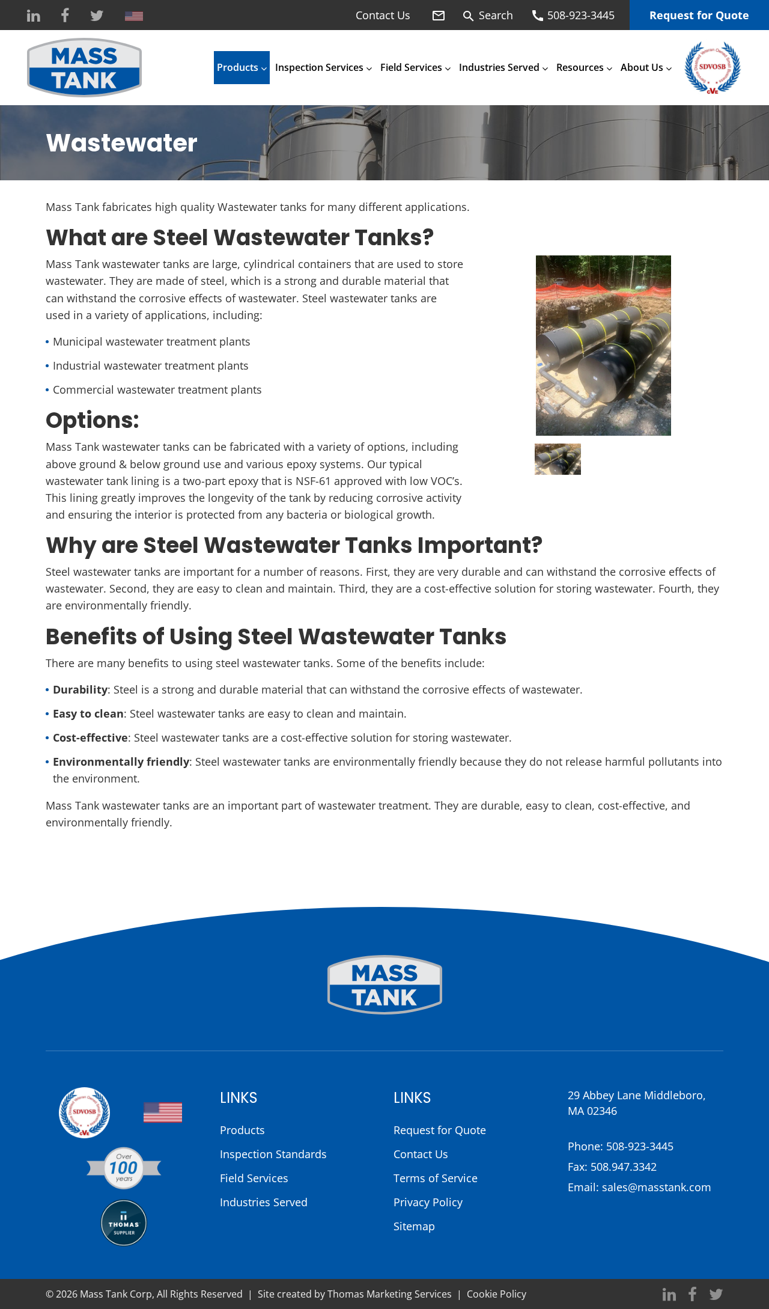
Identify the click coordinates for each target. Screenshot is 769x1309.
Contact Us (383, 15)
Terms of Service (436, 1178)
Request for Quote (699, 15)
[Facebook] (65, 15)
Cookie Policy (496, 1294)
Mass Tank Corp (116, 1294)
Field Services (411, 67)
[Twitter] (97, 15)
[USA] (134, 16)
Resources (580, 67)
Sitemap (414, 1226)
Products (237, 67)
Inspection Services (319, 67)
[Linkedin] (33, 15)
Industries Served (499, 67)
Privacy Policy (428, 1202)
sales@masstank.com (656, 1187)
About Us (642, 67)
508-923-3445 (639, 1146)
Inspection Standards (273, 1154)
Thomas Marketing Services (389, 1294)
